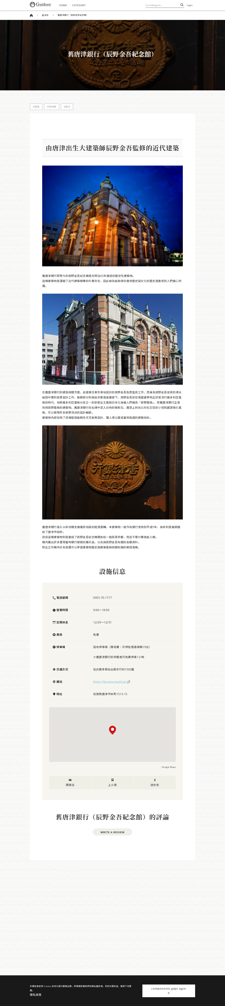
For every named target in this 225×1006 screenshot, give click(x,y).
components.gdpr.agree (168, 990)
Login (190, 5)
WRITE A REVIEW (112, 832)
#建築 (36, 106)
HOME (63, 5)
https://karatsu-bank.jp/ (110, 682)
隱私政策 (35, 995)
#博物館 (51, 106)
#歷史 (67, 106)
